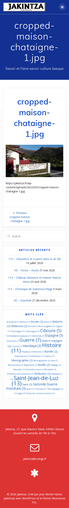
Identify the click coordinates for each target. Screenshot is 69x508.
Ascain (37, 321)
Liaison (49, 356)
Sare (27, 384)
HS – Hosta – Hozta (26, 270)
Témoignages (55, 389)
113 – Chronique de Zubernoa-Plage (29, 289)
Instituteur (37, 356)
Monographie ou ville (46, 360)
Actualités (13, 321)
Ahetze (25, 321)
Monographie (22, 360)
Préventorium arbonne (20, 374)
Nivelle (44, 365)
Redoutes (42, 373)
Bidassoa (19, 326)
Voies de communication (40, 393)
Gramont (13, 341)
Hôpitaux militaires (32, 351)
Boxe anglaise (47, 326)
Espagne (54, 335)
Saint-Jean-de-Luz (35, 380)
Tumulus (41, 389)
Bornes (33, 326)
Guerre (30, 340)
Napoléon (30, 365)
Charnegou (18, 331)
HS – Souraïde (22, 300)
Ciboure (51, 330)
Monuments (15, 365)
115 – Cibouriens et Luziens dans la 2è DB (34, 259)
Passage (56, 365)
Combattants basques (18, 336)
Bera (48, 321)
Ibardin (51, 351)
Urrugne (20, 393)
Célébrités (37, 336)
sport (30, 389)
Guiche (17, 346)
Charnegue (32, 331)
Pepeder (19, 369)
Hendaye (32, 346)
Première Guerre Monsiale (41, 369)
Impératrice (22, 356)
